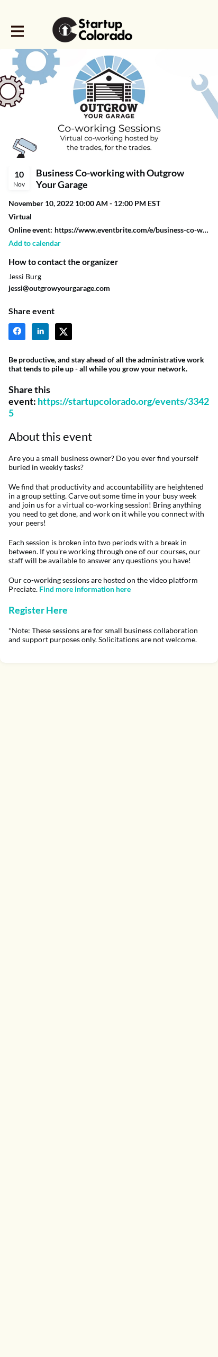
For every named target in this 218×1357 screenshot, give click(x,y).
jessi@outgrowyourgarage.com (59, 287)
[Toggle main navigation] (16, 30)
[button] (34, 242)
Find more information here (85, 588)
